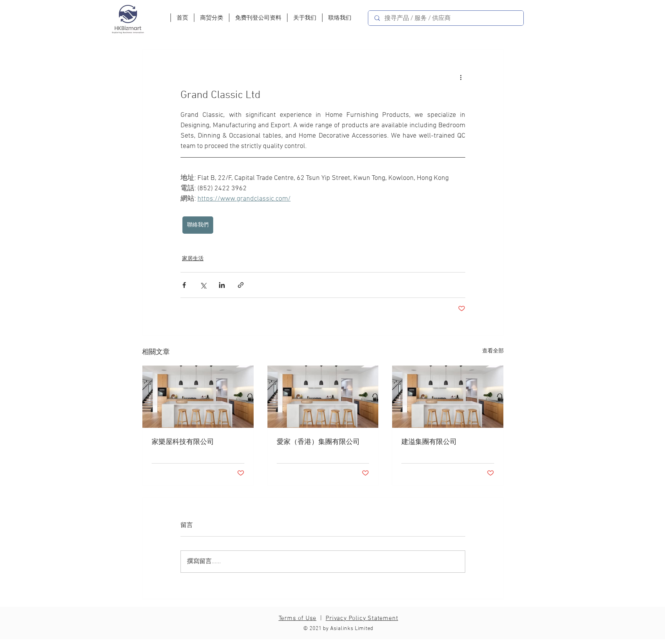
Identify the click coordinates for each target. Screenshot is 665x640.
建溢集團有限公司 (429, 442)
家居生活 (193, 259)
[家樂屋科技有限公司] (198, 397)
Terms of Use (298, 618)
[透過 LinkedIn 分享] (222, 285)
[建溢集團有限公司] (447, 397)
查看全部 (493, 351)
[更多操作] (460, 77)
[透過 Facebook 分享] (184, 285)
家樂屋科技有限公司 (183, 442)
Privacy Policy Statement (362, 618)
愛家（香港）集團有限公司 (318, 442)
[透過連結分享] (240, 285)
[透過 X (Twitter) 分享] (203, 285)
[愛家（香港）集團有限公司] (323, 397)
